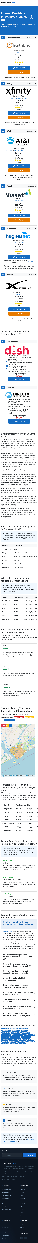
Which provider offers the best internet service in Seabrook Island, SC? (18, 924)
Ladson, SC (5, 1041)
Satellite (16, 201)
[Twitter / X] (25, 1238)
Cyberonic (7, 831)
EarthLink (22, 1189)
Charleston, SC (26, 1032)
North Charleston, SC (29, 1035)
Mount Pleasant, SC (15, 1037)
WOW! (22, 1212)
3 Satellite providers (10, 720)
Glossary (4, 1230)
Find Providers (30, 1155)
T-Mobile (22, 1207)
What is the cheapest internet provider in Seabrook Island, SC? (17, 964)
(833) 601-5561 (20, 166)
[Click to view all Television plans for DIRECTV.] (17, 395)
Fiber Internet (5, 1192)
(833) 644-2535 (20, 257)
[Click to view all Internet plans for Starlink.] (18, 284)
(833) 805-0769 (20, 216)
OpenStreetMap (13, 775)
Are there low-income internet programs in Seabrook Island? (15, 986)
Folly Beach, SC (6, 1032)
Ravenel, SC (24, 1030)
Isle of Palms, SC (26, 1037)
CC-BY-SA (25, 775)
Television (19, 98)
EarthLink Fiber (7, 549)
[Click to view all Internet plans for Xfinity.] (18, 91)
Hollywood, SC (15, 1030)
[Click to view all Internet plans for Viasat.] (18, 193)
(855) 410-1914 (20, 113)
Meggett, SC (24, 1028)
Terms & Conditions (11, 1179)
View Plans (19, 72)
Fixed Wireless (6, 1204)
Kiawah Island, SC (14, 1028)
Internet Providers (6, 1189)
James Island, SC (15, 1032)
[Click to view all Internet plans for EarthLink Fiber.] (18, 45)
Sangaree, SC (22, 1041)
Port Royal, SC (21, 1043)
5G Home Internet (26, 151)
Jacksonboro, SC (6, 1035)
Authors (22, 1227)
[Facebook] (21, 1238)
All (10, 725)
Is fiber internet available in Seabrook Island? (14, 979)
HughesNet (5, 567)
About (21, 1224)
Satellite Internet (6, 1207)
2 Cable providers (18, 717)
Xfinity (4, 553)
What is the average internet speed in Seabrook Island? (17, 1007)
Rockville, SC (5, 1028)
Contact (22, 1230)
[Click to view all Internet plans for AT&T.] (18, 141)
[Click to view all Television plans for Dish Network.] (17, 350)
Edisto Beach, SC (6, 1030)
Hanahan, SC (5, 1037)
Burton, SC (13, 1043)
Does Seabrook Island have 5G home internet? (16, 1000)
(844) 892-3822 (20, 379)
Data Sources (5, 1233)
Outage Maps (5, 1235)
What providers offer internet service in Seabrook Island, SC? (16, 1014)
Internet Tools (5, 1227)
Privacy (3, 1179)
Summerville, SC (6, 1039)
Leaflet (3, 775)
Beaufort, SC (31, 1041)
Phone (25, 98)
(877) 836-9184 (20, 309)
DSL (11, 151)
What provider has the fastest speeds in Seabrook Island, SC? (16, 972)
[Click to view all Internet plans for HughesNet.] (18, 235)
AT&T (4, 556)
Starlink (4, 560)
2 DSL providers (29, 717)
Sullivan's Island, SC (17, 1035)
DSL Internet (5, 1201)
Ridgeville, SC (5, 1043)
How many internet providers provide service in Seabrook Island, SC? (18, 956)
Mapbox (3, 776)
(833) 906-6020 (20, 68)
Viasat (4, 564)
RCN (21, 1209)
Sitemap (4, 1238)
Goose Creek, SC (16, 1039)
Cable (13, 98)
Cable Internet (5, 1198)
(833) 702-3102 (20, 421)
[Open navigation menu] (36, 3)
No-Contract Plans (6, 1209)
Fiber (19, 53)
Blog (3, 1224)
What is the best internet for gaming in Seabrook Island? (18, 993)
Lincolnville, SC (26, 1039)
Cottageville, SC (13, 1041)
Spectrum (22, 1198)
